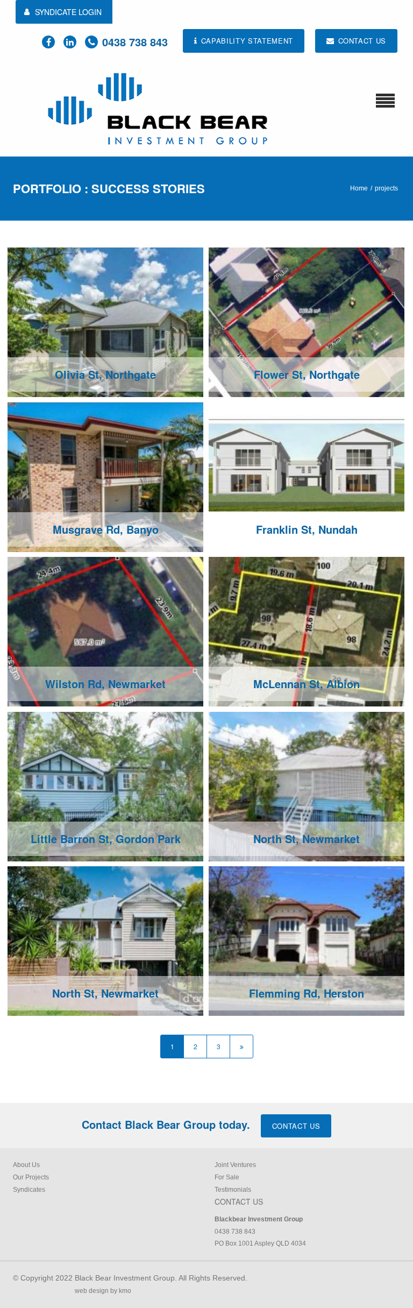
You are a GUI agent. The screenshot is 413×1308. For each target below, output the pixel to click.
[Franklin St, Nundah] (306, 476)
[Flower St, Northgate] (306, 322)
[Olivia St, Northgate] (105, 322)
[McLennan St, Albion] (306, 631)
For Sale (227, 1177)
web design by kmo (103, 1291)
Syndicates (29, 1189)
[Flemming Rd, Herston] (306, 940)
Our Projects (31, 1177)
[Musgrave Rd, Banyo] (105, 476)
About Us (26, 1165)
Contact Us (296, 1126)
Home (359, 188)
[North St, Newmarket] (306, 786)
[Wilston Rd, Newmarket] (105, 631)
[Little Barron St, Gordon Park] (105, 786)
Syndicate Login (68, 11)
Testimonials (233, 1189)
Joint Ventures (235, 1165)
